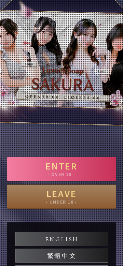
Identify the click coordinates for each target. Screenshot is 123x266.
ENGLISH (62, 239)
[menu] (111, 15)
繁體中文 (62, 256)
